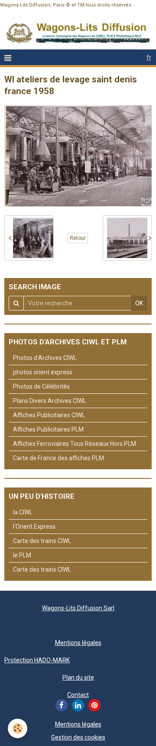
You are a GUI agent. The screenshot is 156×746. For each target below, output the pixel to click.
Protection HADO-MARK (37, 660)
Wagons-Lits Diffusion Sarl (78, 608)
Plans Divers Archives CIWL (49, 400)
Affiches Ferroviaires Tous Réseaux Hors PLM (74, 443)
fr (148, 57)
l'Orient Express (34, 526)
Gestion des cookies (78, 737)
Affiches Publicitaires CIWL (49, 415)
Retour (78, 238)
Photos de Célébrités (41, 386)
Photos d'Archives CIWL (45, 357)
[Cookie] (17, 728)
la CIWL (22, 512)
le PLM (22, 555)
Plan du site (78, 677)
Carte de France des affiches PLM (58, 458)
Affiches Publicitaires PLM (48, 429)
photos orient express (42, 372)
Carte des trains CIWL (42, 540)
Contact (78, 694)
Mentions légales (78, 642)
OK (139, 303)
